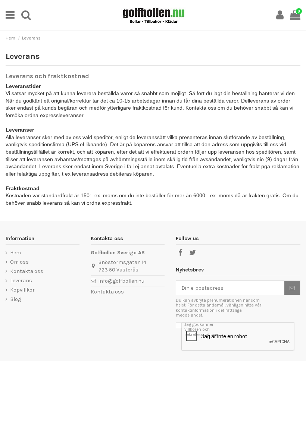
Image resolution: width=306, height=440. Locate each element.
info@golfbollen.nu (121, 281)
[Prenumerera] (292, 288)
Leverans (21, 280)
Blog (15, 299)
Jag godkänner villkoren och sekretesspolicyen (201, 329)
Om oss (19, 262)
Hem (15, 252)
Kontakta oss (26, 271)
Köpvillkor (22, 290)
